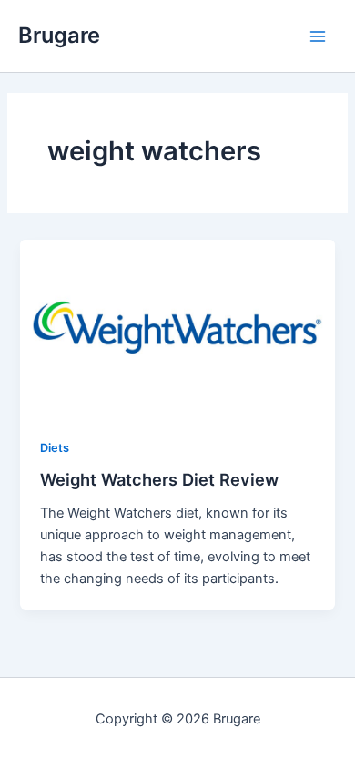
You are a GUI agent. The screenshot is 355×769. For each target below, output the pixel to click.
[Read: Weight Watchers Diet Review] (177, 327)
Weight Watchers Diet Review (159, 479)
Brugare (59, 35)
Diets (54, 448)
